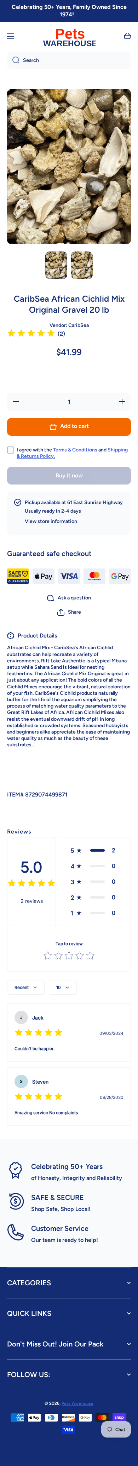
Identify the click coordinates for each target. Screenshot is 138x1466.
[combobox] (69, 60)
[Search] (13, 60)
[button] (127, 36)
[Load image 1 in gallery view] (56, 265)
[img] (31, 334)
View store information (51, 521)
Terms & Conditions (75, 450)
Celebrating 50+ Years (67, 1166)
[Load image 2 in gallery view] (82, 265)
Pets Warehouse (77, 1403)
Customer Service (59, 1228)
